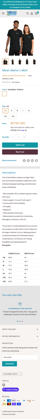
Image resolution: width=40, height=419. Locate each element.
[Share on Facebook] (24, 160)
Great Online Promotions (13, 76)
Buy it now (20, 152)
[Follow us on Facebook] (3, 384)
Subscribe (9, 364)
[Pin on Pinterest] (28, 160)
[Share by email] (36, 160)
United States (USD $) (10, 374)
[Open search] (27, 13)
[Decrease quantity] (13, 137)
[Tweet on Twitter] (32, 160)
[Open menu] (3, 13)
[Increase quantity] (24, 137)
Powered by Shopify (8, 414)
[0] (36, 13)
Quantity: (5, 137)
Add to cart (20, 145)
